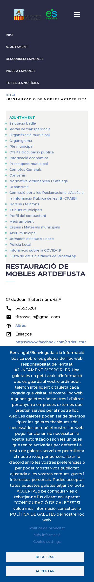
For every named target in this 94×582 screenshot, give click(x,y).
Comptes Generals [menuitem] (25, 169)
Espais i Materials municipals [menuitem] (34, 227)
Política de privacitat (47, 528)
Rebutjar (45, 557)
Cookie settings (47, 541)
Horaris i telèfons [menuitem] (24, 204)
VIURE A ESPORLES (20, 71)
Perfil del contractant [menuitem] (27, 216)
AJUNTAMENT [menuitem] (22, 117)
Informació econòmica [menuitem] (28, 158)
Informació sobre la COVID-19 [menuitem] (35, 250)
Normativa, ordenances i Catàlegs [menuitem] (38, 181)
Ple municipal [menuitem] (21, 146)
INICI (9, 35)
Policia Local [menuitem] (20, 244)
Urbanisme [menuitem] (19, 187)
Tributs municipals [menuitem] (25, 210)
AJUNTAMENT (17, 47)
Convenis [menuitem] (17, 175)
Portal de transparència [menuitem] (29, 129)
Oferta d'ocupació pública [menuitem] (31, 152)
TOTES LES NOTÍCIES (22, 83)
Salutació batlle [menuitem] (22, 123)
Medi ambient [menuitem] (21, 221)
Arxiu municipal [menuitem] (22, 233)
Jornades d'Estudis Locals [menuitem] (31, 239)
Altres (20, 325)
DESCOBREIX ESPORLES (24, 59)
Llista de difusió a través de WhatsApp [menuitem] (42, 256)
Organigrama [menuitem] (20, 141)
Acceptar (45, 571)
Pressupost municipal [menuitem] (28, 164)
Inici (11, 95)
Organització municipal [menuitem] (29, 135)
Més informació (47, 535)
